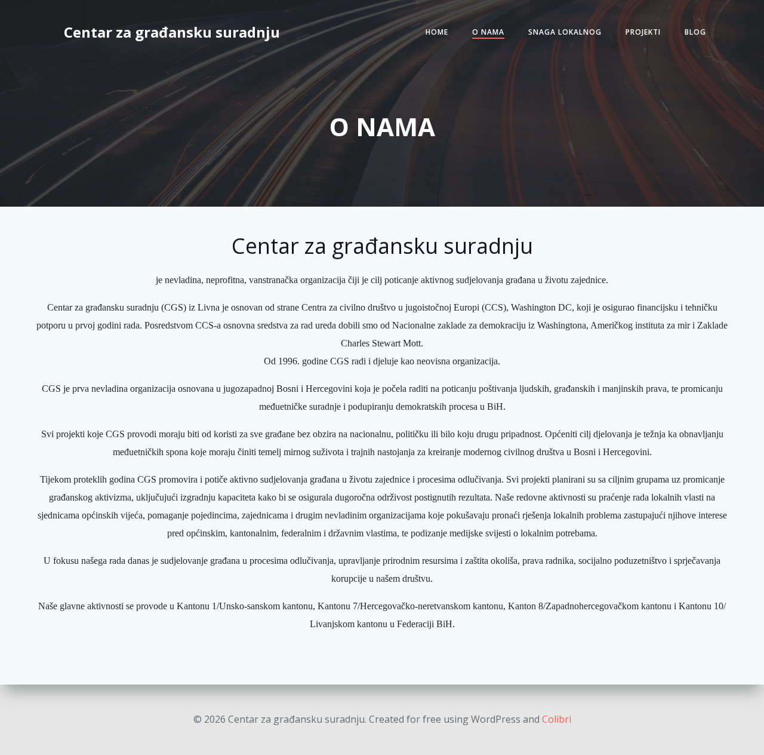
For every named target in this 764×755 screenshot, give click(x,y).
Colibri (556, 719)
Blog (695, 32)
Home (437, 32)
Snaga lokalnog (565, 32)
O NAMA (488, 32)
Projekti (643, 32)
